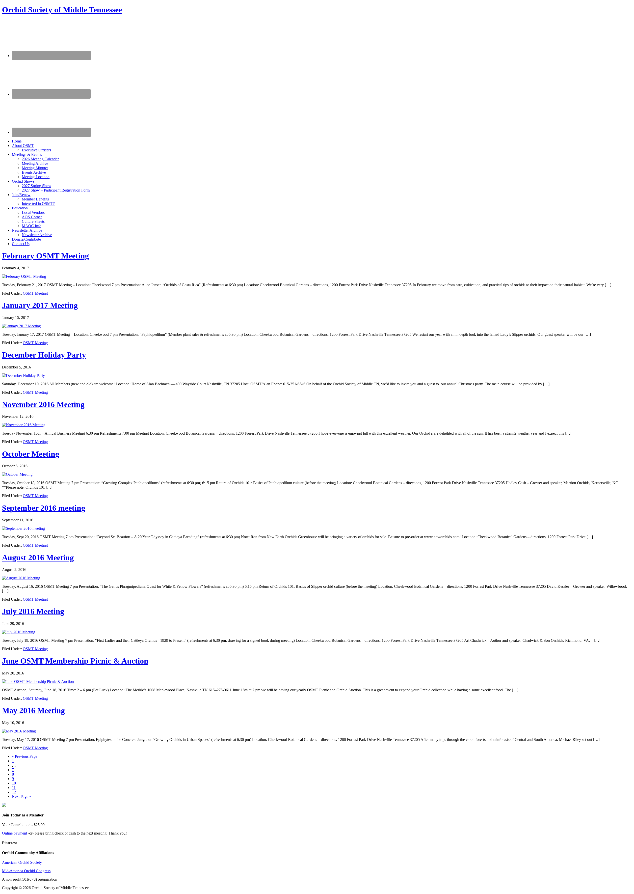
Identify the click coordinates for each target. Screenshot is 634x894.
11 (14, 787)
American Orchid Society (22, 862)
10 (14, 783)
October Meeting (30, 453)
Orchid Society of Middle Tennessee (62, 9)
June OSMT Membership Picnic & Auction (75, 660)
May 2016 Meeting (33, 710)
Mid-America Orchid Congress (26, 871)
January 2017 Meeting (40, 305)
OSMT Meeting (35, 293)
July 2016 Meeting (33, 611)
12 (14, 792)
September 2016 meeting (43, 507)
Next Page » (21, 796)
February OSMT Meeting (45, 255)
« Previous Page (24, 756)
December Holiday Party (44, 354)
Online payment (14, 833)
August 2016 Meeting (38, 557)
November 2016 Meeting (43, 404)
